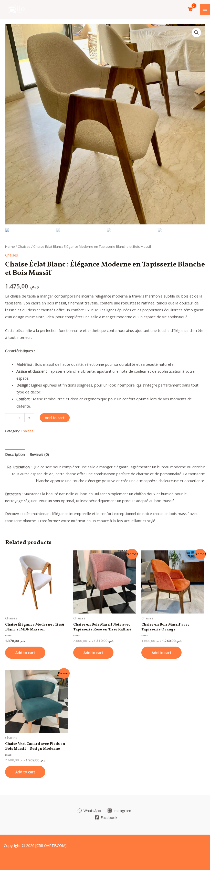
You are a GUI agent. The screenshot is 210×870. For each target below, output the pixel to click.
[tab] (15, 454)
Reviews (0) (39, 454)
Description (15, 454)
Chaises (24, 246)
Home (10, 246)
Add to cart (55, 417)
